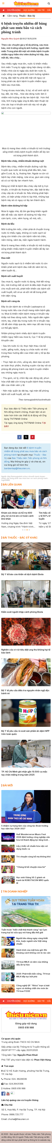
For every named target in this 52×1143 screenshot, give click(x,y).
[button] (49, 3)
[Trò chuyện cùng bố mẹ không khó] (8, 858)
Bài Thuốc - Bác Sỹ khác (20, 537)
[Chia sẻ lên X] (26, 437)
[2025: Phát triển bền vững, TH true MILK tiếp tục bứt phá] (8, 976)
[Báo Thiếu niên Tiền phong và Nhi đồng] (26, 3)
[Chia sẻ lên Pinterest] (32, 437)
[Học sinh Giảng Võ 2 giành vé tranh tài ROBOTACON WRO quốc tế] (8, 879)
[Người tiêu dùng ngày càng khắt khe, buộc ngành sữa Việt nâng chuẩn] (8, 941)
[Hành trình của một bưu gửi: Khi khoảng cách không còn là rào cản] (8, 953)
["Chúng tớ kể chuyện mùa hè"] (8, 869)
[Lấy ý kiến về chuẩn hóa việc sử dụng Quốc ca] (8, 848)
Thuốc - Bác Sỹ (27, 15)
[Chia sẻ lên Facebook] (19, 437)
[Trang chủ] (3, 15)
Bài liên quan (12, 484)
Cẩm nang (12, 15)
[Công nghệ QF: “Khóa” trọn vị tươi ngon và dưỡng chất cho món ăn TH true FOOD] (8, 988)
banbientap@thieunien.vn (17, 468)
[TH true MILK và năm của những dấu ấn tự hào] (8, 964)
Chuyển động (14, 10)
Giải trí (40, 10)
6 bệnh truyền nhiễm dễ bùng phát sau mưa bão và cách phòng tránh (25, 451)
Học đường (29, 10)
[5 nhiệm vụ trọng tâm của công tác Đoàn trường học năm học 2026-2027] (26, 806)
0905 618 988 (26, 1027)
